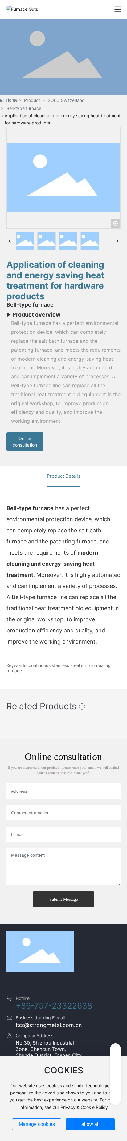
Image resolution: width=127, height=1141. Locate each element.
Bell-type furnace (23, 108)
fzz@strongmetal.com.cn (49, 1025)
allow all (90, 1124)
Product (32, 100)
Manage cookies (37, 1124)
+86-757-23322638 (54, 1005)
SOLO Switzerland (66, 100)
